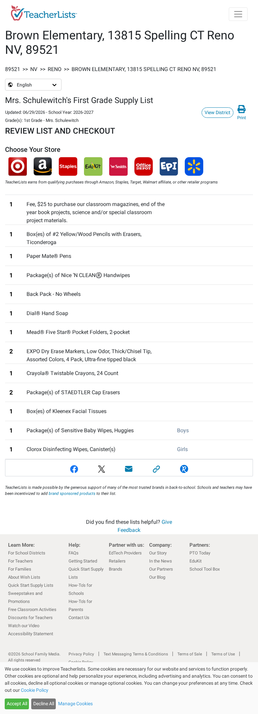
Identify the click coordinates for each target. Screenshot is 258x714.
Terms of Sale (189, 654)
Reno (54, 69)
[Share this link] (156, 469)
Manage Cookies (75, 703)
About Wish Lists (24, 577)
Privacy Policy (81, 654)
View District (217, 112)
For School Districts (26, 552)
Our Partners (161, 569)
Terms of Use (223, 654)
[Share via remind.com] (184, 469)
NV (33, 69)
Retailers (117, 561)
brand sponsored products (72, 493)
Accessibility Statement (30, 633)
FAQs (74, 552)
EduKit (195, 561)
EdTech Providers (125, 552)
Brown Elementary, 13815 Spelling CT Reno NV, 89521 (144, 69)
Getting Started (83, 561)
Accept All (17, 703)
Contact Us (79, 617)
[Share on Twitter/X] (101, 469)
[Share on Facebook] (74, 469)
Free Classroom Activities (32, 609)
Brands (115, 569)
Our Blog (157, 577)
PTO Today (199, 552)
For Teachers (20, 561)
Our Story (158, 552)
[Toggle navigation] (238, 14)
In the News (160, 561)
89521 (12, 69)
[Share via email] (129, 469)
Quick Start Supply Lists (30, 585)
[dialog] (129, 688)
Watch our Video (23, 625)
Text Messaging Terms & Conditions (135, 654)
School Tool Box (204, 569)
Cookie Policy (34, 690)
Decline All (43, 703)
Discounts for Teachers (30, 617)
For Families (19, 569)
